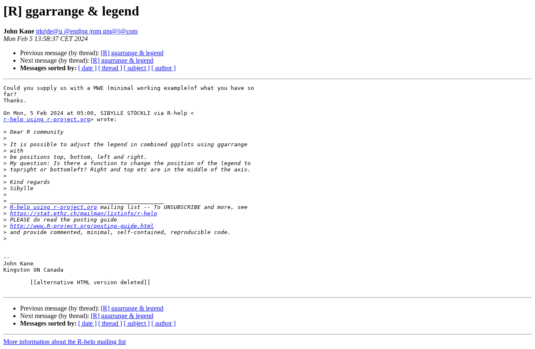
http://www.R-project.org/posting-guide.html (82, 226)
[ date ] (87, 67)
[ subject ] (137, 67)
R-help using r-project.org (53, 207)
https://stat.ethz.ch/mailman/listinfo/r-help (83, 213)
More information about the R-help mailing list (64, 341)
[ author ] (163, 67)
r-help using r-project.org (46, 119)
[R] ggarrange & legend (132, 52)
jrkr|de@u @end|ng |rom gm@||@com (87, 31)
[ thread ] (110, 67)
